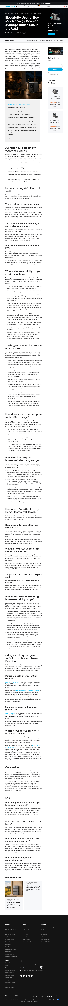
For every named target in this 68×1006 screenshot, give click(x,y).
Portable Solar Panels (10, 934)
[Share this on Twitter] (18, 33)
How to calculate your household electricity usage (20, 121)
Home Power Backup (26, 13)
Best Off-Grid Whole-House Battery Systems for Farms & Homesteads (14, 905)
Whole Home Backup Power (11, 959)
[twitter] (24, 976)
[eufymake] (58, 996)
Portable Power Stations (12, 682)
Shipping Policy (8, 977)
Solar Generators (10, 713)
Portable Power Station (10, 929)
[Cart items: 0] (61, 6)
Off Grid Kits (8, 951)
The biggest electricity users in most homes (18, 114)
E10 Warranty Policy (9, 972)
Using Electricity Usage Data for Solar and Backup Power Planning (22, 131)
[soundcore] (24, 996)
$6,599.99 (58, 102)
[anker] (16, 996)
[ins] (29, 976)
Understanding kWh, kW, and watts (16, 107)
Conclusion (10, 134)
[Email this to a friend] (25, 33)
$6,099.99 (53, 102)
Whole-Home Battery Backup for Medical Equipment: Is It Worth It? (33, 888)
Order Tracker (26, 929)
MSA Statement (26, 939)
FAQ (9, 138)
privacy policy (54, 74)
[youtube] (27, 976)
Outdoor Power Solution (10, 949)
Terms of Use (31, 970)
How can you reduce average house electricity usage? (22, 127)
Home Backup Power (10, 946)
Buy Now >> (53, 104)
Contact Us (25, 934)
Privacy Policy (39, 970)
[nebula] (39, 996)
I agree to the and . (55, 74)
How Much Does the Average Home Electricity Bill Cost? (22, 124)
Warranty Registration (10, 970)
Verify (6, 965)
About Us (23, 999)
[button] (57, 6)
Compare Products (9, 954)
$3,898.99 (58, 126)
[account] (57, 6)
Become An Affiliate (45, 939)
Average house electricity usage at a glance (19, 104)
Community (44, 934)
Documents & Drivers (10, 982)
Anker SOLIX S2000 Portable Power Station (27, 690)
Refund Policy (36, 999)
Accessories (8, 944)
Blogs (42, 929)
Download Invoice (9, 987)
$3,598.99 (53, 126)
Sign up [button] (55, 69)
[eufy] (32, 996)
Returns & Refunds (9, 967)
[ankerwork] (48, 996)
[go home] (10, 6)
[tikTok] (32, 976)
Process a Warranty (9, 975)
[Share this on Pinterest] (23, 33)
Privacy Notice (8, 980)
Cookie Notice (26, 1001)
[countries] (66, 6)
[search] (54, 6)
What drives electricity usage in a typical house (20, 111)
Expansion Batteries (9, 939)
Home (7, 13)
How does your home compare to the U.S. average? (21, 117)
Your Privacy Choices (52, 999)
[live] (65, 6)
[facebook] (21, 976)
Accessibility (8, 985)
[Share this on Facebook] (21, 33)
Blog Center (14, 13)
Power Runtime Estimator (11, 956)
